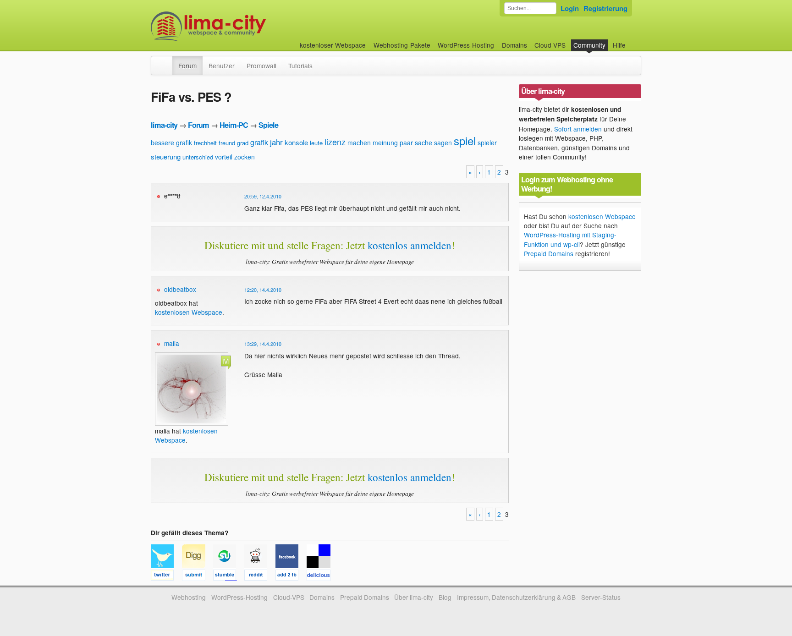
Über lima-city (413, 597)
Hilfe (619, 44)
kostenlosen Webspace (188, 312)
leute (316, 142)
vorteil (223, 156)
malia (171, 343)
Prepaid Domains (548, 253)
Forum (187, 65)
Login (570, 8)
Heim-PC (234, 125)
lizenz (335, 142)
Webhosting (188, 597)
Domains (514, 44)
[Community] (166, 61)
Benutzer (222, 65)
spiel (465, 140)
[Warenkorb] (633, 40)
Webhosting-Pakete (402, 44)
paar (406, 142)
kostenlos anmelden (409, 245)
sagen (443, 142)
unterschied (197, 157)
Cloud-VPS (550, 44)
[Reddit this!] (259, 576)
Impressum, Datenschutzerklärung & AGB (516, 597)
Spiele (268, 125)
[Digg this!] (197, 576)
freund (227, 142)
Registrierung (605, 8)
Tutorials (300, 65)
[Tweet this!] (166, 576)
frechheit (205, 142)
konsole (296, 142)
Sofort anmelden (578, 128)
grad (242, 142)
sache (423, 142)
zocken (244, 156)
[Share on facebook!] (291, 576)
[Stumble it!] (228, 576)
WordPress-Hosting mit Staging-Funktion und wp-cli (570, 239)
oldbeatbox (180, 289)
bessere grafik (171, 142)
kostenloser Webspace (333, 44)
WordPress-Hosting (466, 44)
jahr (276, 142)
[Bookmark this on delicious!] (321, 576)
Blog (445, 597)
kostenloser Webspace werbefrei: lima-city (242, 26)
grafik (259, 142)
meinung (385, 142)
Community (589, 44)
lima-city (164, 125)
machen (359, 142)
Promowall (261, 65)
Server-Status (601, 597)
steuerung (166, 156)
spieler (487, 142)
